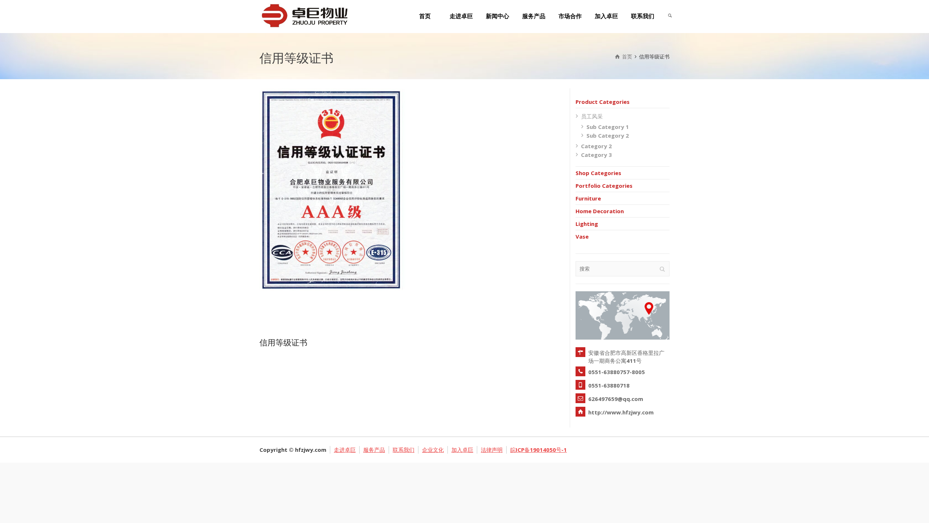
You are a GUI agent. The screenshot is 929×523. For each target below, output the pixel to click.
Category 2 (596, 146)
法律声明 (492, 449)
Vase (582, 236)
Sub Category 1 (607, 126)
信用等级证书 (283, 342)
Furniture (588, 198)
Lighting (587, 223)
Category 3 (596, 154)
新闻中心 (497, 16)
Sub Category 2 (607, 135)
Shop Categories (598, 173)
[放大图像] (322, 209)
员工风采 (592, 116)
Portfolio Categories (604, 185)
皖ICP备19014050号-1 (538, 449)
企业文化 (433, 449)
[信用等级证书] (343, 209)
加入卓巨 (606, 16)
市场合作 (570, 16)
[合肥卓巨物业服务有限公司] (304, 15)
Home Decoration (600, 211)
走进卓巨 (461, 16)
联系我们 (642, 16)
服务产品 (533, 16)
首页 (425, 16)
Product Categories (603, 101)
